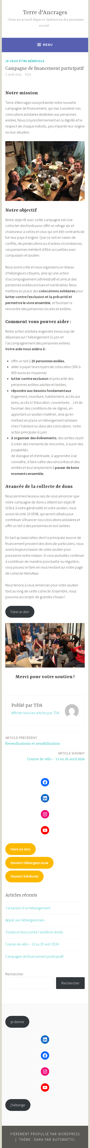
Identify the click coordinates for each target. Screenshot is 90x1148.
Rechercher (14, 974)
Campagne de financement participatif (34, 956)
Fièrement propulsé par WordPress (45, 1134)
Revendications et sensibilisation (32, 740)
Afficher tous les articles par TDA (35, 712)
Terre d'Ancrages (45, 12)
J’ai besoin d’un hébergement (27, 908)
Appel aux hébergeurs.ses (24, 920)
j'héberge (18, 1105)
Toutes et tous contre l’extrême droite (34, 932)
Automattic (64, 1139)
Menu (48, 44)
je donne (17, 1021)
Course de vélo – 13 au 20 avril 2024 (56, 756)
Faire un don (20, 611)
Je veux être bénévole (25, 61)
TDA (28, 74)
